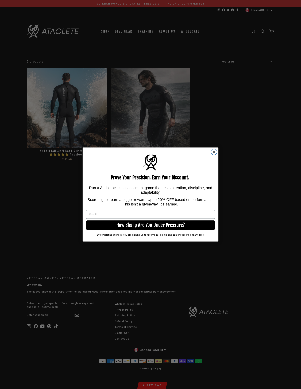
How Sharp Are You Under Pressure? (150, 225)
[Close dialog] (214, 152)
